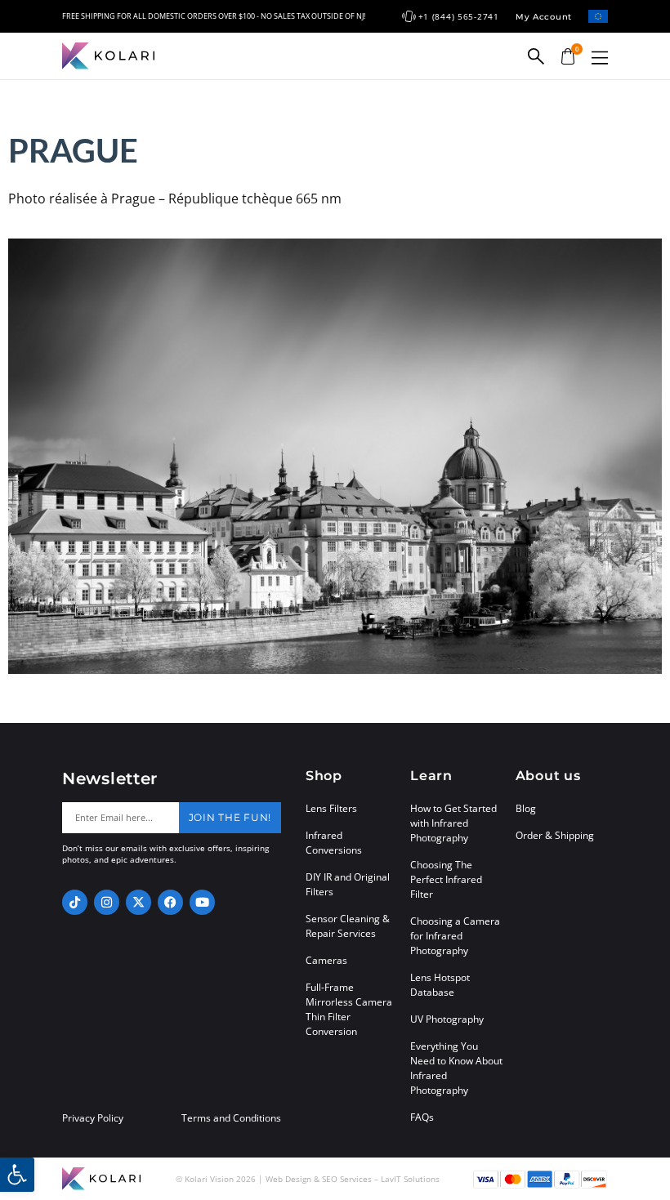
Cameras (326, 960)
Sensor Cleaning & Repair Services (348, 926)
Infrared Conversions (334, 842)
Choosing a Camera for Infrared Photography (455, 935)
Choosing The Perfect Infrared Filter (446, 879)
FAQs (422, 1117)
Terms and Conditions (231, 1118)
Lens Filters (331, 808)
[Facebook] (170, 902)
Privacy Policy (92, 1118)
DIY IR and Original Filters (348, 884)
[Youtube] (202, 902)
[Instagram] (106, 902)
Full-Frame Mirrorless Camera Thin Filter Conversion (349, 1009)
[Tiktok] (74, 902)
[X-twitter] (138, 902)
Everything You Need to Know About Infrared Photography (456, 1068)
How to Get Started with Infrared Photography (453, 823)
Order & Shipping (555, 835)
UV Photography (447, 1019)
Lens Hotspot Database (440, 984)
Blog (526, 808)
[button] (600, 58)
